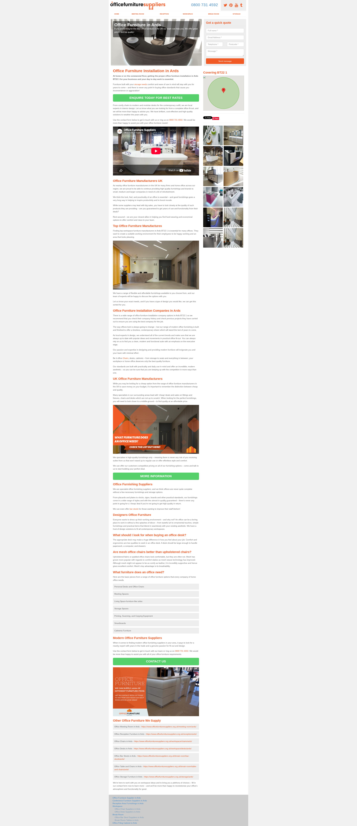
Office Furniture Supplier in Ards (127, 798)
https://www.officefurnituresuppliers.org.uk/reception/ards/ (171, 734)
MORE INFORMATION (156, 476)
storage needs (140, 84)
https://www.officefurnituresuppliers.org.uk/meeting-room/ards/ (168, 727)
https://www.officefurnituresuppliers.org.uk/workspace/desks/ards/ (162, 748)
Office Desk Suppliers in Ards (127, 812)
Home (116, 14)
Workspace (188, 14)
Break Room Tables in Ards (126, 820)
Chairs (125, 358)
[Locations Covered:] (112, 2)
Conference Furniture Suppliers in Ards (130, 800)
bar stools (134, 509)
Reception (164, 14)
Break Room (213, 14)
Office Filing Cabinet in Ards (125, 823)
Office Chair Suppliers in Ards (127, 809)
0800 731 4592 (204, 5)
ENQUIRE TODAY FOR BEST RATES (156, 98)
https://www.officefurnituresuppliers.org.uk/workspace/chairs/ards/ (163, 741)
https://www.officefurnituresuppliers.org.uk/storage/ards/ (168, 777)
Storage (236, 14)
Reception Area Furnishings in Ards (128, 803)
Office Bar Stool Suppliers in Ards (129, 817)
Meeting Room (138, 14)
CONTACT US (156, 661)
